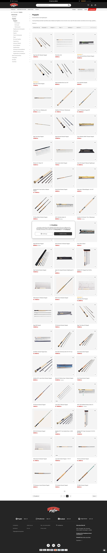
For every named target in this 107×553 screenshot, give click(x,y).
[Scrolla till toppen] (64, 491)
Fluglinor (15, 33)
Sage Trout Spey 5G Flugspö (83, 325)
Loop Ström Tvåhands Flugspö (61, 404)
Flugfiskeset (15, 31)
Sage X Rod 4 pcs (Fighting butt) (40, 110)
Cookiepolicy (15, 525)
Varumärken (80, 9)
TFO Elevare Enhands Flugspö (39, 404)
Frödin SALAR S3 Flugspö (82, 298)
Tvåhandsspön (17, 26)
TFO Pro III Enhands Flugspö (83, 458)
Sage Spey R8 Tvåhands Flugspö (40, 55)
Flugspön (15, 20)
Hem (12, 12)
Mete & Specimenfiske (16, 55)
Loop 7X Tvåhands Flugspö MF (83, 110)
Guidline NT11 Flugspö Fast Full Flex (84, 270)
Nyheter (74, 9)
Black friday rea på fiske (85, 537)
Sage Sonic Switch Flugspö (38, 83)
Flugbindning (16, 41)
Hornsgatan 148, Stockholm (84, 528)
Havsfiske (14, 59)
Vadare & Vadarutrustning (18, 51)
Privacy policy (43, 528)
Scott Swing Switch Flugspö (83, 351)
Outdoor (37, 9)
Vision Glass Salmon (81, 243)
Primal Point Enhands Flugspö (61, 189)
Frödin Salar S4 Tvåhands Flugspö (40, 297)
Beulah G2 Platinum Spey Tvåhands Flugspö (64, 378)
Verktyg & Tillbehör (17, 43)
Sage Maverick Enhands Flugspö (62, 136)
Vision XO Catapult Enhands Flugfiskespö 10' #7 (64, 271)
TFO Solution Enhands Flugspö (61, 485)
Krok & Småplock (16, 45)
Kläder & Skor (30, 9)
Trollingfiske (14, 57)
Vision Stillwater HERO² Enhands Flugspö (85, 136)
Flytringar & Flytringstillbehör (19, 49)
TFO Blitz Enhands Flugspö (82, 485)
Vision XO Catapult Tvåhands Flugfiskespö (86, 163)
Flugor (14, 37)
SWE (14, 1)
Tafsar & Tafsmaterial (17, 35)
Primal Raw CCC (58, 55)
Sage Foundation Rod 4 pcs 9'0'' (61, 82)
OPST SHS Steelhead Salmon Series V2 (85, 404)
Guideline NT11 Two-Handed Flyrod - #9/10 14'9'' (64, 432)
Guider (85, 9)
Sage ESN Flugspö (37, 325)
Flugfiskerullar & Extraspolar (19, 29)
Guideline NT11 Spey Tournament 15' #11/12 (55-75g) (86, 432)
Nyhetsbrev (15, 528)
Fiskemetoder (15, 12)
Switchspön (16, 24)
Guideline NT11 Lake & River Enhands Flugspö (42, 378)
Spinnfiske (14, 16)
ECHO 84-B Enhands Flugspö (39, 431)
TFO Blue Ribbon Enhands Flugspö (40, 217)
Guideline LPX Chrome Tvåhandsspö (62, 110)
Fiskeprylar (13, 9)
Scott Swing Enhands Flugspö (83, 378)
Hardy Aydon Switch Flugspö (61, 163)
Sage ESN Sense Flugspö (38, 243)
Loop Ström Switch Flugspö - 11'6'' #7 (63, 458)
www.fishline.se (79, 534)
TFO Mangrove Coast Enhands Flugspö (41, 485)
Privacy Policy (58, 229)
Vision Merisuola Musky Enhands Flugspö (85, 56)
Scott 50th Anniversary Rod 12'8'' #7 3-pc (63, 351)
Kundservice (60, 525)
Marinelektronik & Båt (21, 9)
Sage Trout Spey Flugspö (38, 136)
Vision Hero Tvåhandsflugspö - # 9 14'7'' (85, 189)
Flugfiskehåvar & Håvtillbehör (19, 53)
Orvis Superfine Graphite (82, 82)
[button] (88, 1)
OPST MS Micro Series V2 (60, 217)
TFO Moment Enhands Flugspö (61, 325)
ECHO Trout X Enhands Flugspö (61, 297)
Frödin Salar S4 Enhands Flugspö (40, 458)
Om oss (28, 528)
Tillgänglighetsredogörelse (18, 531)
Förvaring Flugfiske (17, 39)
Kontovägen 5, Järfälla (87, 530)
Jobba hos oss (30, 525)
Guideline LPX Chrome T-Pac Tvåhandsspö (86, 217)
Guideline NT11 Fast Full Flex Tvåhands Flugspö (41, 190)
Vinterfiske (14, 61)
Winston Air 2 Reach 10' (38, 163)
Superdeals (92, 9)
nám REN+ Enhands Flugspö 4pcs (40, 351)
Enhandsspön (17, 22)
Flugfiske (20, 12)
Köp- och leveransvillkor (45, 525)
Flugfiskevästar (16, 47)
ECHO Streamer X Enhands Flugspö (62, 243)
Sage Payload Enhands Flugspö (39, 270)
